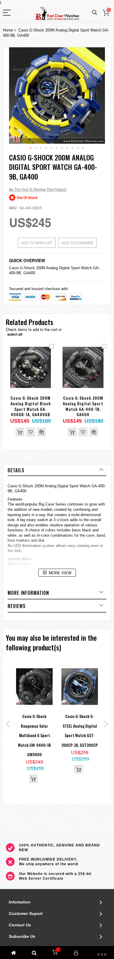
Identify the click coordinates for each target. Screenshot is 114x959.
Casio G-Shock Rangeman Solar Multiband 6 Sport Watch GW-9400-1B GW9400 (34, 735)
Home (8, 30)
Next (106, 724)
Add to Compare (77, 243)
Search (94, 13)
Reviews (17, 606)
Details (16, 470)
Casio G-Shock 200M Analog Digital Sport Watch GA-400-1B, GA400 (83, 406)
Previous (8, 724)
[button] (30, 148)
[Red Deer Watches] (57, 13)
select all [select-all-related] (14, 334)
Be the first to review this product (37, 189)
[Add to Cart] (19, 432)
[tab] (57, 470)
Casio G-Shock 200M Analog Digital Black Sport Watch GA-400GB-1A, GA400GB (31, 406)
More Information (28, 592)
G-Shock (27, 268)
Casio (14, 268)
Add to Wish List (36, 243)
